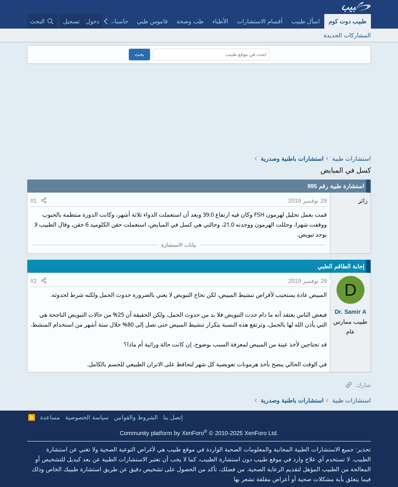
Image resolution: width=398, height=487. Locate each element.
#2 (33, 281)
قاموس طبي (152, 21)
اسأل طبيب (305, 21)
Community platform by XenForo (199, 433)
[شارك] (44, 200)
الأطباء (220, 21)
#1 (33, 200)
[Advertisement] (199, 107)
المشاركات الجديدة (347, 35)
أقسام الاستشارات (260, 21)
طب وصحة (190, 21)
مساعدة (50, 417)
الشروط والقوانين (136, 417)
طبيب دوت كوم (348, 21)
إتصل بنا (173, 417)
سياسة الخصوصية (87, 417)
